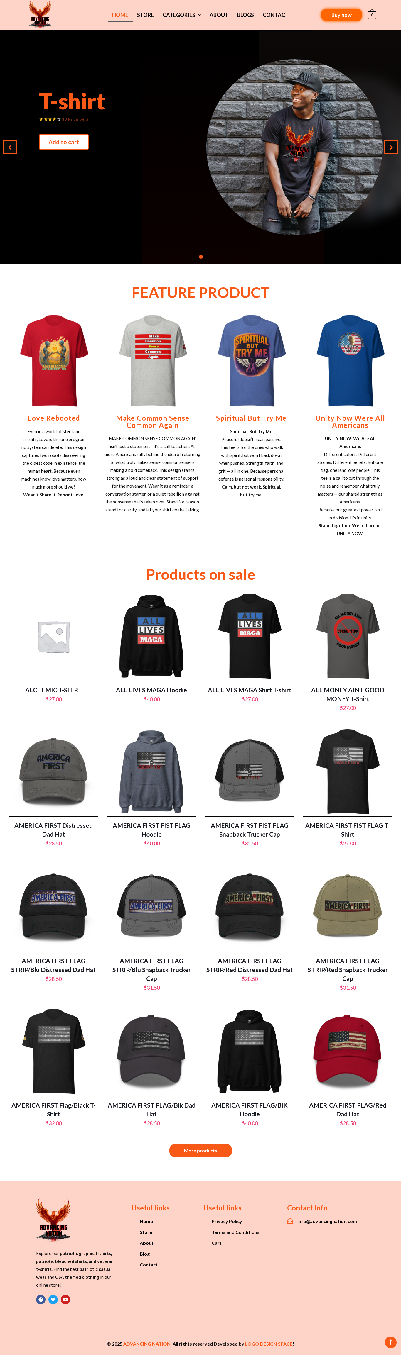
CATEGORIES (179, 15)
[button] (181, 15)
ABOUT (219, 15)
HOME (120, 15)
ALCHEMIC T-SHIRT (53, 689)
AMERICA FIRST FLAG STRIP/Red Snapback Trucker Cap (348, 969)
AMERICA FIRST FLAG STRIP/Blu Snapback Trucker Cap (151, 969)
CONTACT (276, 15)
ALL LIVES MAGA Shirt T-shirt (250, 689)
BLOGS (245, 15)
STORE (145, 15)
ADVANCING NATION (147, 1343)
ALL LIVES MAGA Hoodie (151, 689)
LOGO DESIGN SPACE (268, 1343)
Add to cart (332, 165)
